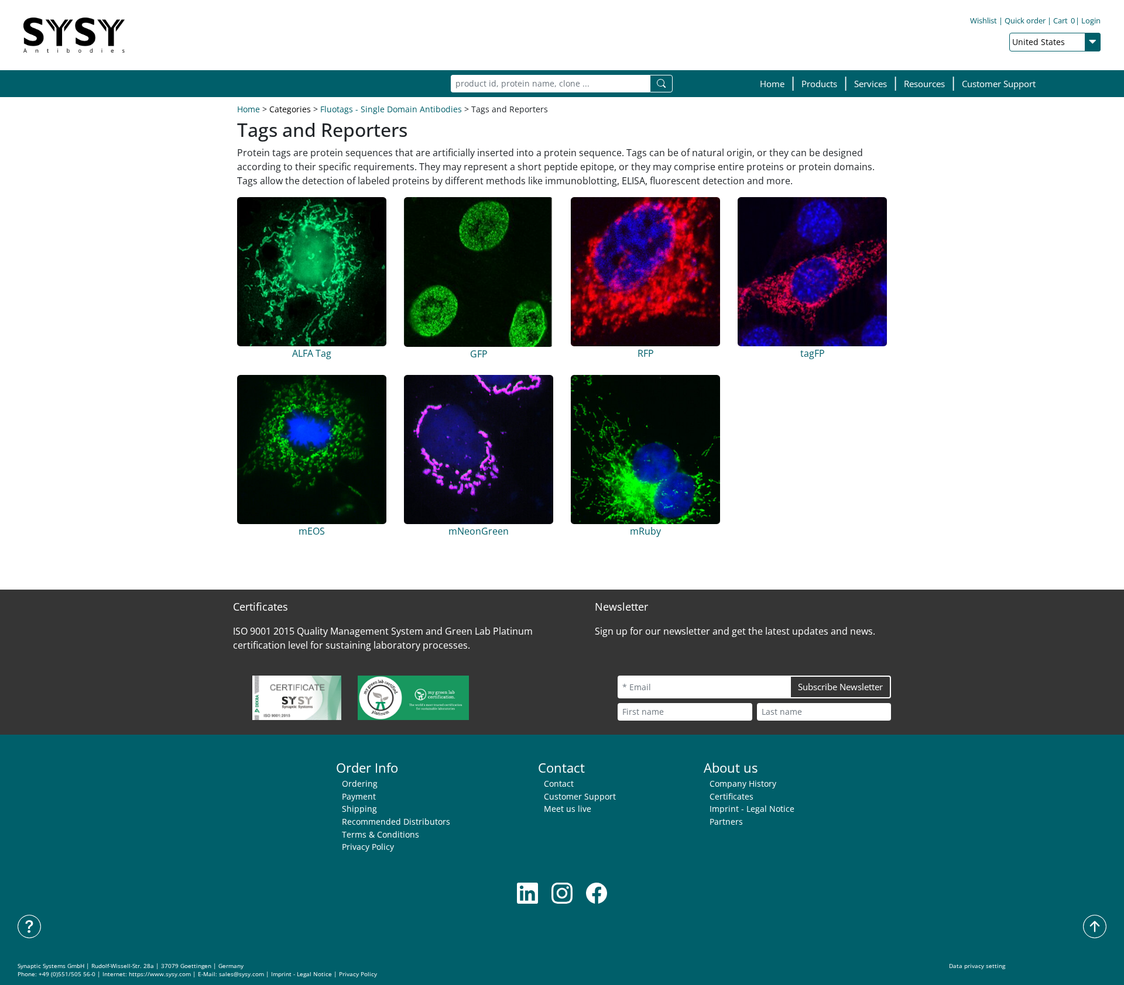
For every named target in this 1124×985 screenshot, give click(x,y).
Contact (559, 783)
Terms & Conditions (380, 834)
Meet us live (567, 808)
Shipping (359, 808)
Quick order (1025, 20)
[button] (819, 84)
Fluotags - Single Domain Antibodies (391, 109)
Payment (359, 796)
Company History (743, 783)
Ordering (360, 783)
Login (1091, 20)
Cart (1064, 20)
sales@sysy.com (241, 974)
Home (772, 83)
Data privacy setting (977, 966)
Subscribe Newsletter (840, 687)
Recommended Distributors (396, 821)
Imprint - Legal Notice (752, 808)
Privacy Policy (368, 846)
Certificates (731, 796)
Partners (726, 821)
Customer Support (999, 83)
